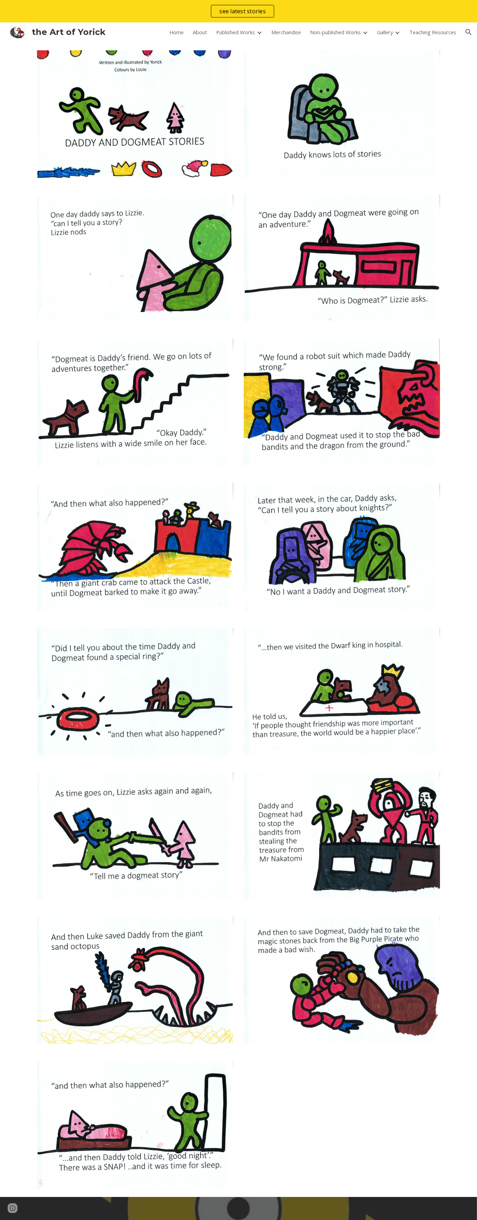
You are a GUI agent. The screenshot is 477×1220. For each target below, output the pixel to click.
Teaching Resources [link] (432, 32)
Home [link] (176, 32)
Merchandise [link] (286, 32)
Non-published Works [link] (335, 32)
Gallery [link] (385, 32)
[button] (468, 32)
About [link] (200, 32)
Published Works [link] (235, 32)
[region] (238, 11)
